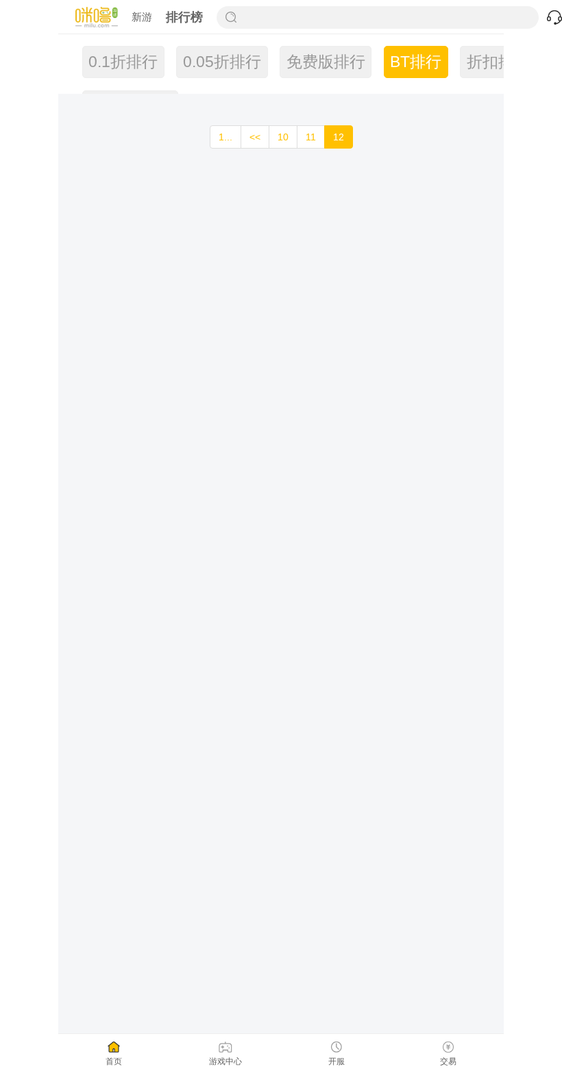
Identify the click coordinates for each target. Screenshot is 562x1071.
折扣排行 (498, 62)
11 (311, 136)
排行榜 (184, 17)
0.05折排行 (222, 62)
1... (225, 136)
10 (283, 136)
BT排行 (415, 62)
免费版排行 (325, 62)
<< (254, 136)
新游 (142, 17)
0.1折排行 (123, 62)
